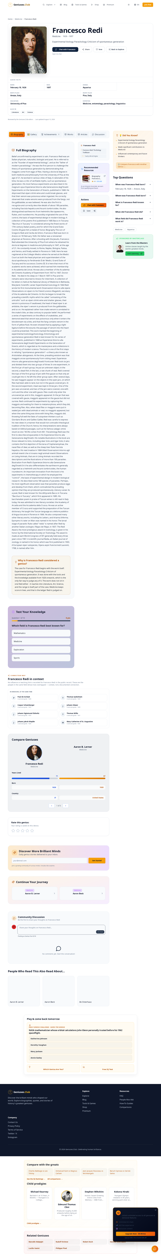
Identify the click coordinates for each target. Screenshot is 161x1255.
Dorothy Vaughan (38, 1045)
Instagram (12, 1137)
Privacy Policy (14, 1126)
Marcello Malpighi (36, 1242)
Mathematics (19, 633)
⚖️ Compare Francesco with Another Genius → (132, 165)
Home (10, 19)
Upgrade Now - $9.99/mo (135, 1234)
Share (87, 49)
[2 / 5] (18, 831)
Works (70, 134)
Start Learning (133, 253)
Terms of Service (15, 1129)
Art (23, 112)
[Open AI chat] (155, 1249)
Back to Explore (117, 49)
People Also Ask (127, 1099)
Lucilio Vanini (34, 1248)
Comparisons (126, 1107)
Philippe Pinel (61, 1248)
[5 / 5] (32, 831)
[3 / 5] (23, 831)
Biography (18, 134)
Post (101, 932)
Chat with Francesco (67, 49)
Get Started (97, 860)
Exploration (19, 649)
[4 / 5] (27, 831)
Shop (97, 5)
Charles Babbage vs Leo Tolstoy (38, 1172)
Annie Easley (36, 1058)
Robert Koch (88, 1242)
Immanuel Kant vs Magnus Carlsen (66, 1172)
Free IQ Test (107, 1069)
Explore (49, 5)
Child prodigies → (34, 1223)
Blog (65, 5)
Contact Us (13, 1122)
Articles (84, 134)
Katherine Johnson (39, 1038)
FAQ (121, 1096)
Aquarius (130, 229)
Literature (15, 112)
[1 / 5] (13, 831)
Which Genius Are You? (53, 1069)
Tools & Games (81, 5)
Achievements (51, 134)
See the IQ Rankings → (36, 1179)
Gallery (32, 134)
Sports (17, 658)
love (100, 49)
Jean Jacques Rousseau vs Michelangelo (93, 1172)
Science (30, 112)
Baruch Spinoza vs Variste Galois (120, 1172)
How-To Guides (126, 1103)
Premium (110, 5)
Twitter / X (12, 1133)
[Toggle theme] (129, 5)
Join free (147, 5)
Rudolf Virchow (62, 1242)
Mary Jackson (36, 1051)
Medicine (18, 19)
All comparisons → (55, 1179)
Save (88, 211)
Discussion (100, 134)
